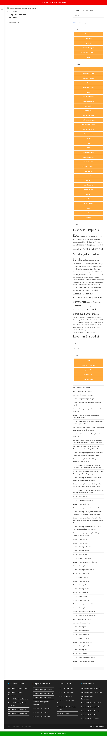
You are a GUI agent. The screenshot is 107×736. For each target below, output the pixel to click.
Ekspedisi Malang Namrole (81, 631)
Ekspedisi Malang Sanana (81, 573)
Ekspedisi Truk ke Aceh (84, 320)
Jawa (88, 57)
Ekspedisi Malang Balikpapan (91, 692)
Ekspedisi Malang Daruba (81, 589)
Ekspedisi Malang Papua (41, 716)
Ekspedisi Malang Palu (89, 715)
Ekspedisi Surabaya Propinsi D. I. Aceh (83, 277)
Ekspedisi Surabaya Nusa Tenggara (87, 269)
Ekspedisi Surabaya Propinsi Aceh (94, 275)
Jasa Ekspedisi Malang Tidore (82, 619)
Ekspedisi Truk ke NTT (96, 320)
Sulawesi (88, 43)
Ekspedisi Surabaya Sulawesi (18, 699)
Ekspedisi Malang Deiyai (80, 554)
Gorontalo (88, 171)
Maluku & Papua (88, 48)
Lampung (88, 111)
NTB (88, 143)
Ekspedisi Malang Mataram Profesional (85, 562)
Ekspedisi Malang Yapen (80, 539)
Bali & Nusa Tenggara (88, 52)
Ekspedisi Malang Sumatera (42, 690)
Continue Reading (14, 22)
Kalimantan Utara (88, 134)
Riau (88, 83)
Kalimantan (88, 38)
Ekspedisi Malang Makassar (91, 688)
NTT (88, 148)
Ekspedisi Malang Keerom (81, 543)
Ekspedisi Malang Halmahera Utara (84, 604)
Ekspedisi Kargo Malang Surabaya (83, 399)
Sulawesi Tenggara (88, 166)
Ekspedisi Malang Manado (90, 707)
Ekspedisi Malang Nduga (80, 496)
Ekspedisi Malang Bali (40, 712)
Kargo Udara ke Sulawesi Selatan (92, 330)
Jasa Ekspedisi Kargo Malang (82, 387)
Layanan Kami (88, 370)
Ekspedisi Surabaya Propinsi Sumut (84, 287)
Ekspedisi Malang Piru (80, 627)
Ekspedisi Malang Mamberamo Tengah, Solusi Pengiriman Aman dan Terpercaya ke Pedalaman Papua (88, 520)
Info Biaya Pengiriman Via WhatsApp (54, 734)
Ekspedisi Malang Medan (90, 719)
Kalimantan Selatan (88, 125)
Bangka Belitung (88, 101)
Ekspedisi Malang (84, 245)
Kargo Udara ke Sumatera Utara (84, 332)
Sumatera (88, 34)
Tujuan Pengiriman (88, 365)
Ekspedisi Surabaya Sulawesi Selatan (91, 306)
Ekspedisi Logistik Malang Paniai (83, 500)
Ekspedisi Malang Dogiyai (81, 551)
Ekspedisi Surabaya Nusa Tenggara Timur (84, 272)
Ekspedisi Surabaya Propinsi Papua (92, 282)
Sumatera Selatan (88, 97)
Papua (88, 194)
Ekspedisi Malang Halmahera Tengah (84, 615)
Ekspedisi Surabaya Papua (17, 713)
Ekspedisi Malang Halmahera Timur (84, 611)
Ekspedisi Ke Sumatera (65, 688)
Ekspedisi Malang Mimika (81, 504)
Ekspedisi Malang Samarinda (91, 703)
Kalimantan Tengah (88, 120)
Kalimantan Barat (88, 115)
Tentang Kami (88, 374)
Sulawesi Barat (88, 162)
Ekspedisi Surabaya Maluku (17, 709)
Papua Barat (88, 190)
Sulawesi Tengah (88, 157)
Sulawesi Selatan (88, 152)
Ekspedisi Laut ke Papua (83, 239)
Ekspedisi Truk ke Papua (80, 322)
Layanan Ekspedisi (86, 336)
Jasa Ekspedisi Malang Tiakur (82, 623)
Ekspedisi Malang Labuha (81, 581)
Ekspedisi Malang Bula (80, 653)
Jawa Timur (88, 199)
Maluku (88, 180)
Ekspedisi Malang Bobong (81, 592)
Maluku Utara (88, 185)
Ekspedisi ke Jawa (63, 713)
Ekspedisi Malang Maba (80, 577)
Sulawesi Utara (88, 176)
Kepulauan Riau (88, 87)
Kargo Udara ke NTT (90, 327)
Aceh (88, 69)
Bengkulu (88, 106)
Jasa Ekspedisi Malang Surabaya (83, 395)
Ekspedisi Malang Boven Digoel (82, 558)
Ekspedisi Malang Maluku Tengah (83, 661)
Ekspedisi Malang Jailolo (80, 585)
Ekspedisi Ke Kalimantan (65, 692)
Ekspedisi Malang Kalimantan (43, 694)
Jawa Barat (88, 213)
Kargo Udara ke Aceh (78, 327)
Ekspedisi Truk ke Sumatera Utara (89, 325)
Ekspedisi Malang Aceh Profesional (83, 570)
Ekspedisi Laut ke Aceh (86, 236)
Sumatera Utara (88, 73)
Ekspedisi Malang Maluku (41, 708)
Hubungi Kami (88, 379)
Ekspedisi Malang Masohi (81, 634)
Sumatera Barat (88, 78)
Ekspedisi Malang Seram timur (82, 642)
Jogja (88, 208)
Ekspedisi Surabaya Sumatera (18, 688)
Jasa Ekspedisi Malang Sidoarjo (82, 391)
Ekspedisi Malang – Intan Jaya (82, 547)
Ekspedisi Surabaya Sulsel (80, 310)
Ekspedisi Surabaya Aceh (92, 260)
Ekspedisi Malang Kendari (90, 711)
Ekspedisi (79, 230)
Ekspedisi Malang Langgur (81, 638)
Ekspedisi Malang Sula (80, 608)
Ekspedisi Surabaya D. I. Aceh (81, 263)
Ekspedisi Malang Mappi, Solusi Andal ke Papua (87, 508)
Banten (88, 217)
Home (88, 360)
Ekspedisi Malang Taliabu (80, 596)
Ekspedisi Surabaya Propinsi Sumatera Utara (87, 284)
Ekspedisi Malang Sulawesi (42, 698)
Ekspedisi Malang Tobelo (80, 566)
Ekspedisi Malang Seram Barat (82, 646)
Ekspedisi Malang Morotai (81, 600)
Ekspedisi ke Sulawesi (64, 696)
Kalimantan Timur (88, 129)
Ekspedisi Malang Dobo (80, 650)
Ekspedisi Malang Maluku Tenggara (84, 657)
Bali (88, 138)
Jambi (88, 92)
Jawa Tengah (88, 204)
